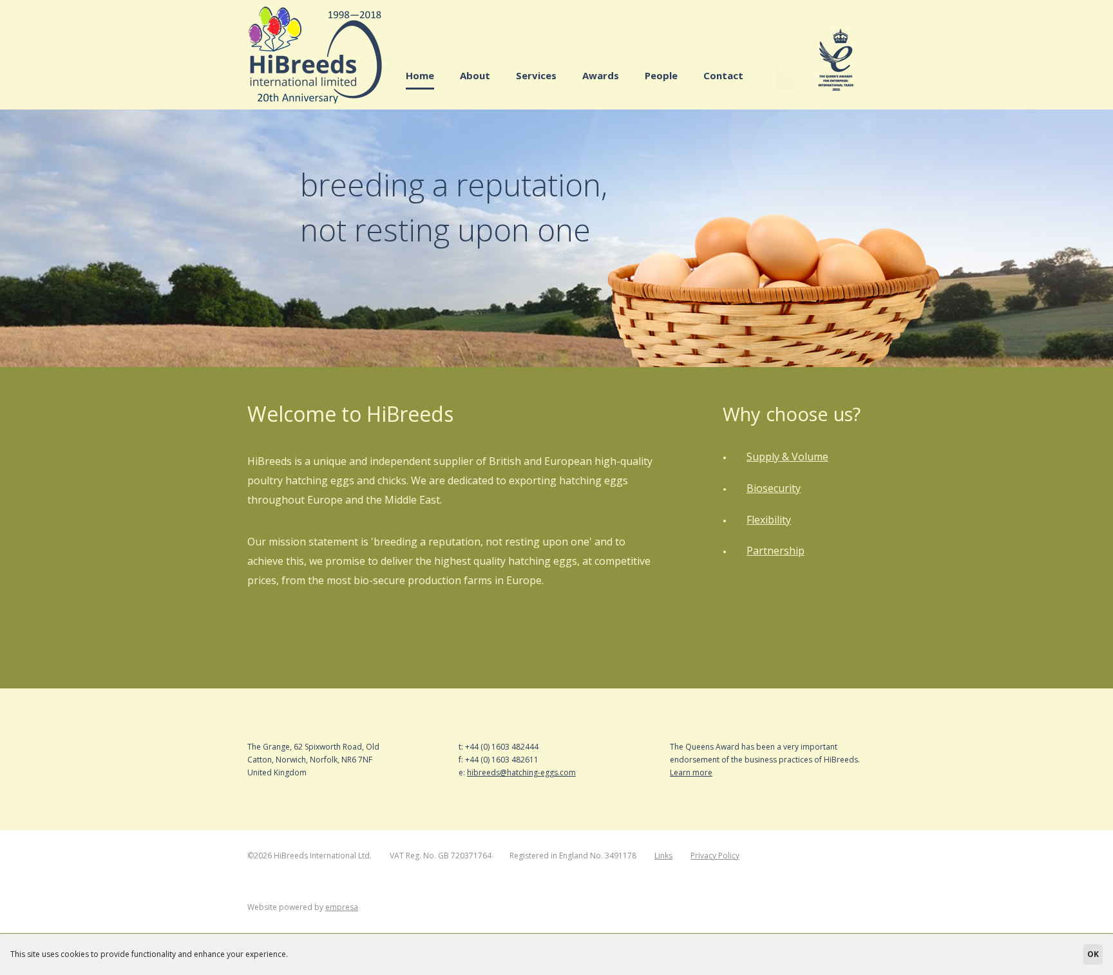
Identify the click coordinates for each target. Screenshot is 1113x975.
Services (536, 75)
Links (663, 855)
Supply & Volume (787, 457)
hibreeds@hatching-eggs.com (521, 772)
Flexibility (769, 520)
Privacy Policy (714, 855)
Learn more (691, 772)
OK (1093, 954)
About (475, 75)
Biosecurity (774, 488)
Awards (600, 75)
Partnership (775, 551)
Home (420, 75)
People (661, 75)
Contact (723, 75)
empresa (341, 907)
